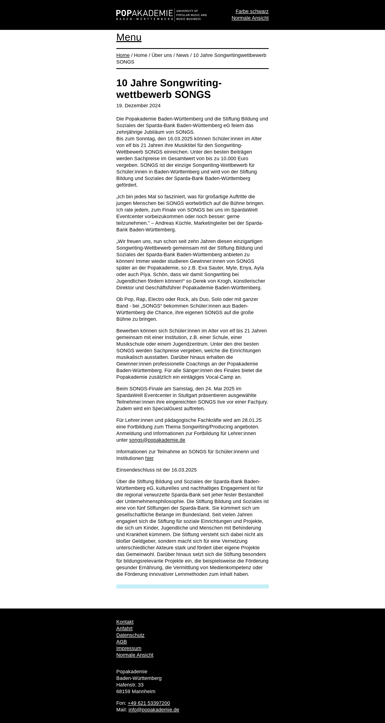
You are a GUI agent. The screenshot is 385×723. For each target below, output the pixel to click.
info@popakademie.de (154, 709)
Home (123, 55)
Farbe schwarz (252, 11)
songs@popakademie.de (157, 440)
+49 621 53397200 (149, 703)
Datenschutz (130, 635)
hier (149, 458)
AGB (121, 641)
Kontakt (125, 622)
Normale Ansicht (250, 18)
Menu (129, 37)
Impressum (128, 648)
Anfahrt (124, 628)
